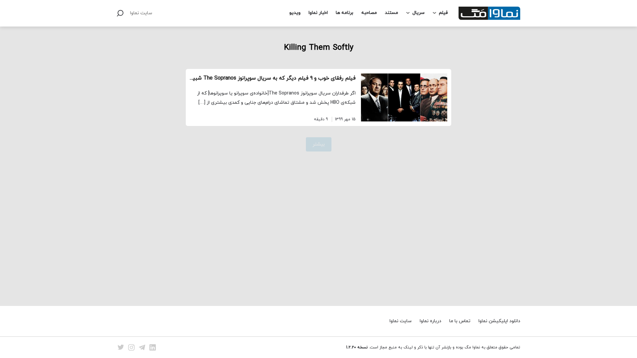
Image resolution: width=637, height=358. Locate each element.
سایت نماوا (141, 13)
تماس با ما (459, 321)
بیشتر (319, 144)
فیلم (443, 13)
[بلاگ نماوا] (489, 13)
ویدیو (295, 13)
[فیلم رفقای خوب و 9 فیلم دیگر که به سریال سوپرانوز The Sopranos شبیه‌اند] (404, 97)
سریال (418, 13)
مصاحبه (369, 13)
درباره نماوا (430, 321)
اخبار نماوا (318, 13)
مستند (391, 13)
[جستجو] (120, 13)
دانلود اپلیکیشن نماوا (499, 321)
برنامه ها (344, 13)
